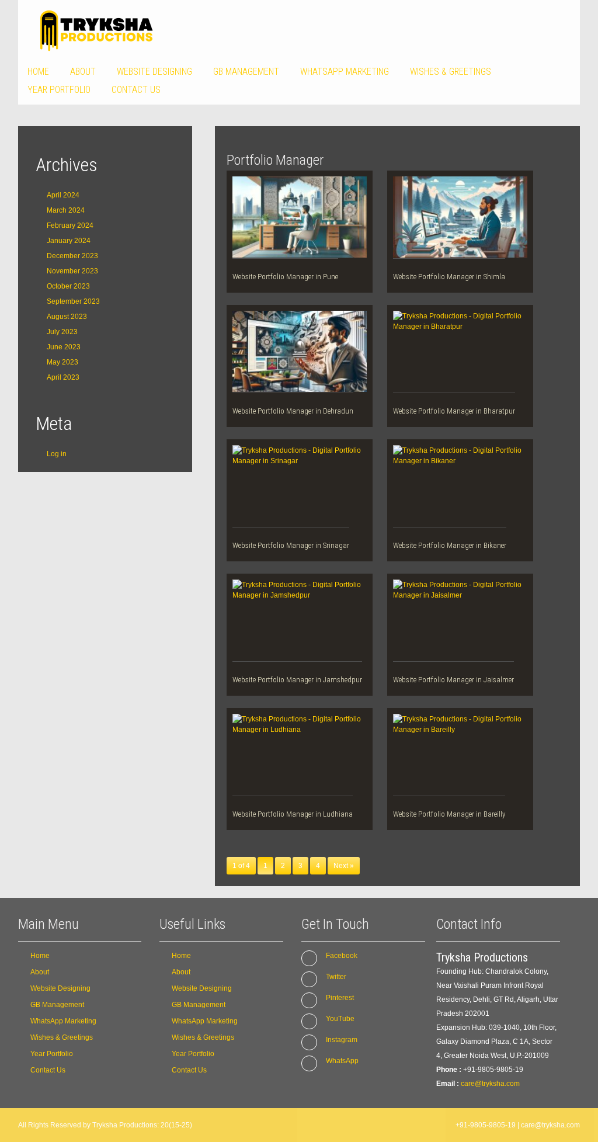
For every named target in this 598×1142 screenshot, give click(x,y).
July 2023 (62, 332)
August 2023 (67, 317)
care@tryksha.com (490, 1083)
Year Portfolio (59, 89)
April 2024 (63, 195)
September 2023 (73, 301)
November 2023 (72, 271)
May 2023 (62, 362)
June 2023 (64, 347)
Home (38, 71)
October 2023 (68, 286)
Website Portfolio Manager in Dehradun (292, 411)
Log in (57, 454)
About (83, 71)
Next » (343, 866)
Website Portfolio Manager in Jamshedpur (297, 679)
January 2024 (69, 241)
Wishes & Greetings (450, 71)
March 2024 (66, 210)
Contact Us (136, 89)
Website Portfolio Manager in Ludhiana (292, 814)
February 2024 (70, 225)
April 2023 (63, 377)
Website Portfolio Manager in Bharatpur (454, 411)
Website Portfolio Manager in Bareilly (449, 814)
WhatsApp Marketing (344, 71)
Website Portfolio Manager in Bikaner (449, 545)
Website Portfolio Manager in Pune (285, 276)
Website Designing (154, 71)
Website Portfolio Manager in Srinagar (290, 545)
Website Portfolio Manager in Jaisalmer (453, 679)
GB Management (246, 71)
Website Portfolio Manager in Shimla (449, 276)
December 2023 (72, 256)
